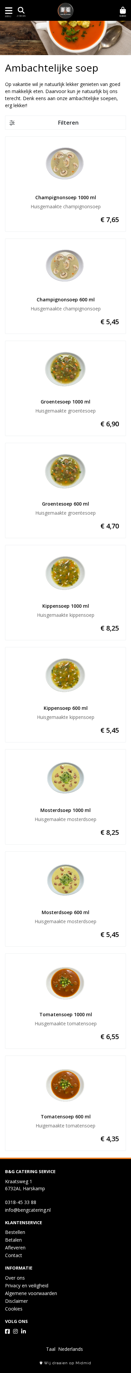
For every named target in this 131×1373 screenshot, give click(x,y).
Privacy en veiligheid (26, 1285)
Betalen (13, 1240)
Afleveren (15, 1247)
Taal (50, 1349)
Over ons (15, 1278)
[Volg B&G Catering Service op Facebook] (7, 1331)
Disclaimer (16, 1301)
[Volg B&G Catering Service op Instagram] (15, 1331)
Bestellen (15, 1232)
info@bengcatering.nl (28, 1210)
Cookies (14, 1308)
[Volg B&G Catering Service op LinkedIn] (23, 1331)
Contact (13, 1255)
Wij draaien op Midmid (67, 1363)
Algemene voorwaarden (31, 1293)
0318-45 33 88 (20, 1202)
